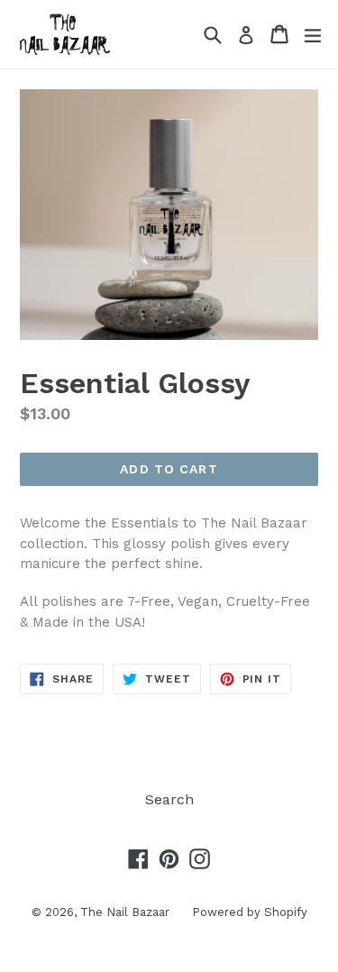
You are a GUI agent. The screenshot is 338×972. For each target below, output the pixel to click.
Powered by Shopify (249, 912)
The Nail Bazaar (124, 912)
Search (169, 799)
